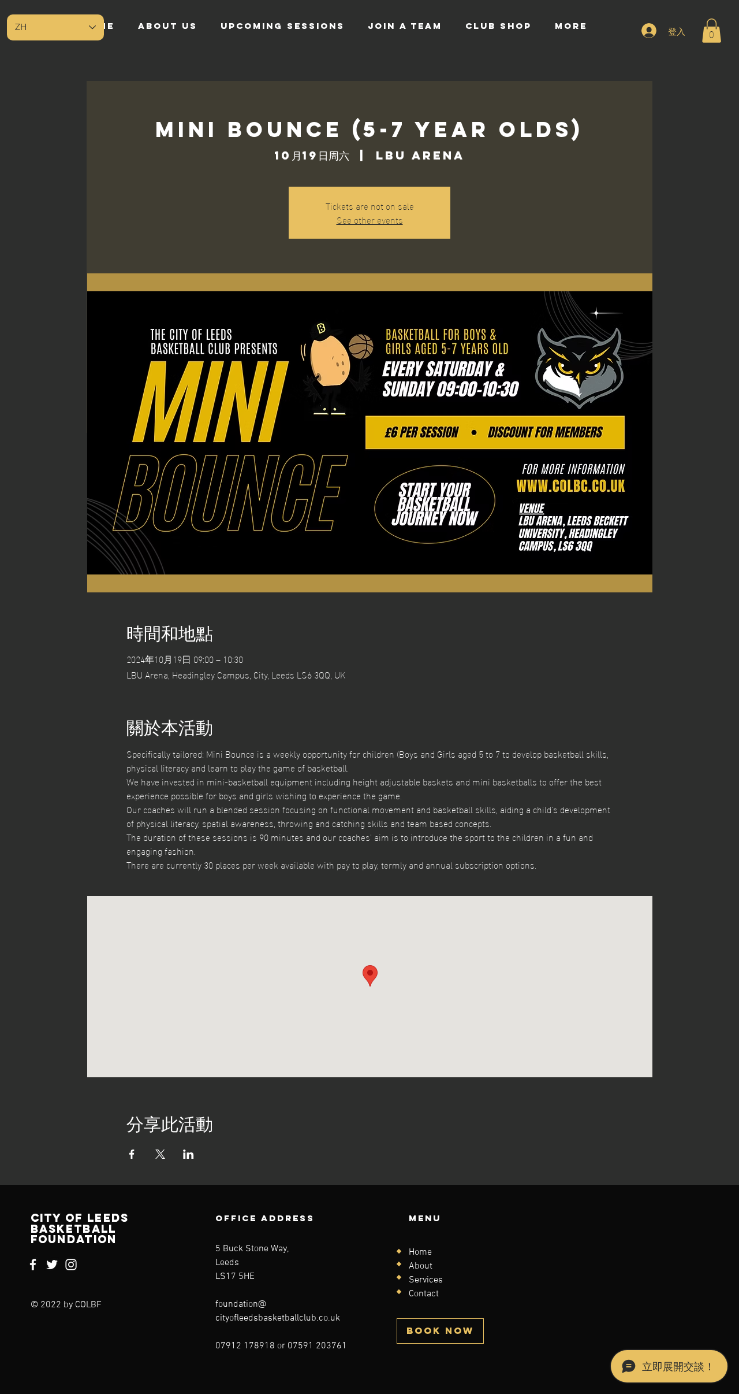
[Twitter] (51, 1264)
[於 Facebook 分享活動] (131, 1154)
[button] (711, 30)
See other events (370, 219)
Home (420, 1252)
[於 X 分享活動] (160, 1154)
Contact (424, 1294)
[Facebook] (32, 1264)
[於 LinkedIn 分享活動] (188, 1154)
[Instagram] (71, 1264)
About (420, 1266)
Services (426, 1280)
